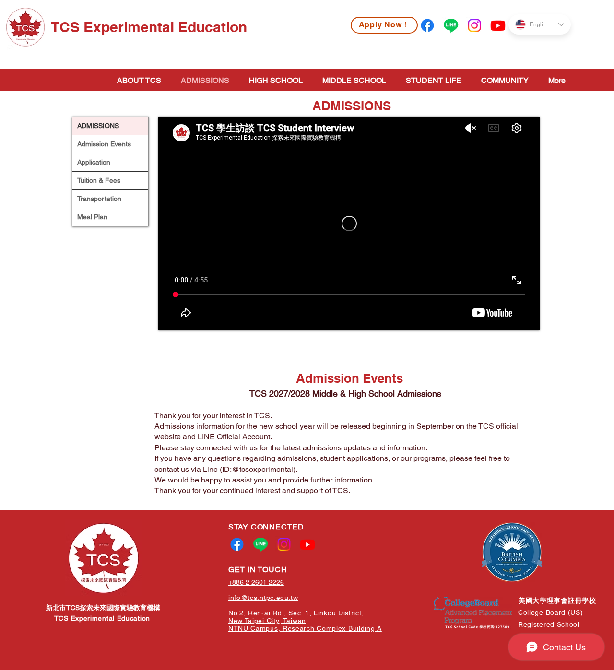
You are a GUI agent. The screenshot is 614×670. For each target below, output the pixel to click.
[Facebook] (427, 25)
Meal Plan (92, 217)
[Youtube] (498, 25)
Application (93, 162)
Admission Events (104, 144)
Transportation (99, 198)
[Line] (451, 25)
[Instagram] (474, 25)
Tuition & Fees (98, 180)
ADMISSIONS (98, 125)
